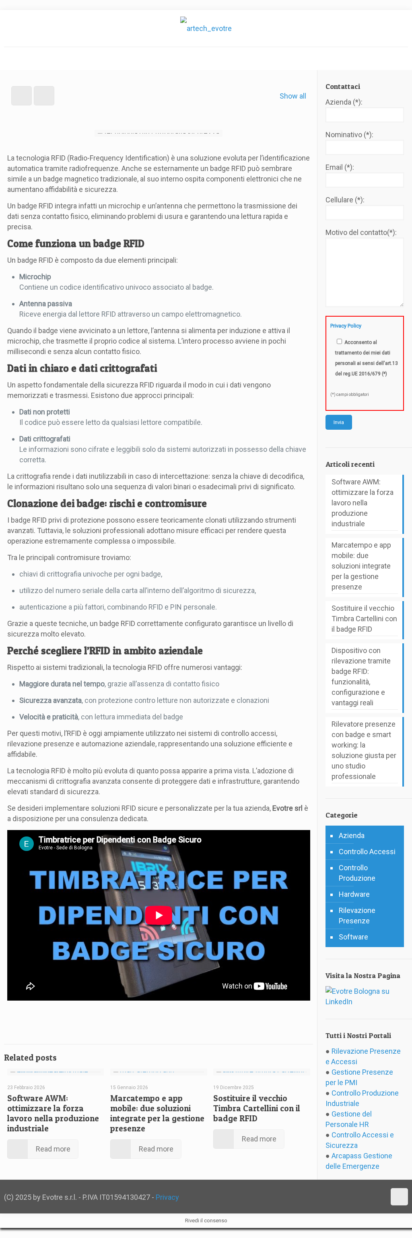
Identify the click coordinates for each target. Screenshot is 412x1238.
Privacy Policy (345, 326)
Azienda (352, 835)
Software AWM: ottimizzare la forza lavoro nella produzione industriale (53, 1113)
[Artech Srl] (206, 28)
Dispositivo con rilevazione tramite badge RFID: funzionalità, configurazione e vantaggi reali (361, 676)
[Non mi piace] (34, 1014)
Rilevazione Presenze (357, 915)
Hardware (354, 894)
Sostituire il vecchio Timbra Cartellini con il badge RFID (256, 1108)
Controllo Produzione (357, 872)
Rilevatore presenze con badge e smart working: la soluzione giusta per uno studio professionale (364, 750)
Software (353, 937)
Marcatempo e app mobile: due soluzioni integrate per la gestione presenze (157, 1113)
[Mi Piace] (10, 1014)
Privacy (167, 1197)
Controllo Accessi (367, 851)
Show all (293, 96)
